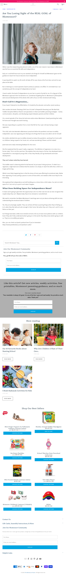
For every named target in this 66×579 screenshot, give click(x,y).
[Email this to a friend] (39, 235)
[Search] (57, 243)
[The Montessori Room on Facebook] (28, 559)
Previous (55, 9)
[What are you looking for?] (58, 4)
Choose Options (17, 433)
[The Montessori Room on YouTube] (40, 559)
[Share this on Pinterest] (35, 235)
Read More (7, 359)
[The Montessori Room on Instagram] (31, 559)
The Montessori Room (30, 572)
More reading (33, 320)
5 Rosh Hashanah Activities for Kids (17, 390)
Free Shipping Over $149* (43, 1)
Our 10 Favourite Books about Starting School (14, 349)
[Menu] (1, 4)
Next (61, 9)
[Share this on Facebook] (30, 235)
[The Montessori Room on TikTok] (37, 559)
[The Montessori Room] (33, 4)
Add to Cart (49, 431)
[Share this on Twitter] (26, 235)
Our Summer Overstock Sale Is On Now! (27, 1)
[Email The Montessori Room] (25, 559)
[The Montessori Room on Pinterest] (34, 559)
